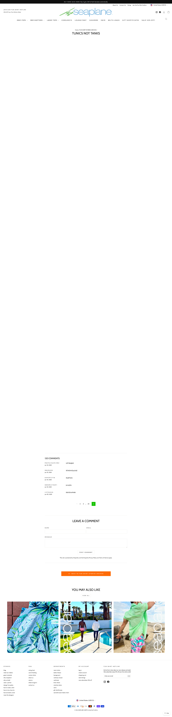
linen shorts (57, 682)
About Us (115, 5)
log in (80, 670)
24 (88, 504)
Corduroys (67, 20)
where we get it (33, 682)
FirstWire (95, 710)
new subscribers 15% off (85, 680)
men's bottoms (36, 20)
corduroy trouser (58, 677)
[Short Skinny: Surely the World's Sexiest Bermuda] (139, 627)
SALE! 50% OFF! (148, 20)
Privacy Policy (93, 557)
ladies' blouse (57, 672)
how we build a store (9, 692)
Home (76, 30)
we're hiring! (82, 677)
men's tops (21, 20)
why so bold (7, 680)
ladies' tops (52, 20)
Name (47, 528)
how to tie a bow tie (9, 690)
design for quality (8, 685)
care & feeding (33, 672)
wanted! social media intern (61, 692)
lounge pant (81, 20)
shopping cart (82, 675)
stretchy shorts (58, 685)
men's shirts (57, 670)
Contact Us (123, 5)
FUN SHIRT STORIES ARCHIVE (87, 30)
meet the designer (9, 695)
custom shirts (32, 675)
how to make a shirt (9, 687)
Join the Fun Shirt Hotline (139, 5)
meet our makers (8, 672)
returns (31, 680)
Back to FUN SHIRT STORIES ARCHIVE (87, 573)
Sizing (129, 5)
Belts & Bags (114, 20)
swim (103, 20)
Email (88, 528)
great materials (8, 675)
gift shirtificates (130, 20)
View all (86, 595)
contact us (31, 685)
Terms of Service (103, 557)
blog (5, 670)
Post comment (86, 552)
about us (31, 677)
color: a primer (7, 682)
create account (83, 672)
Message (48, 537)
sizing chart (32, 670)
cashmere (93, 20)
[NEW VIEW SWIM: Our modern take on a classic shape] (86, 627)
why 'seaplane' (8, 677)
